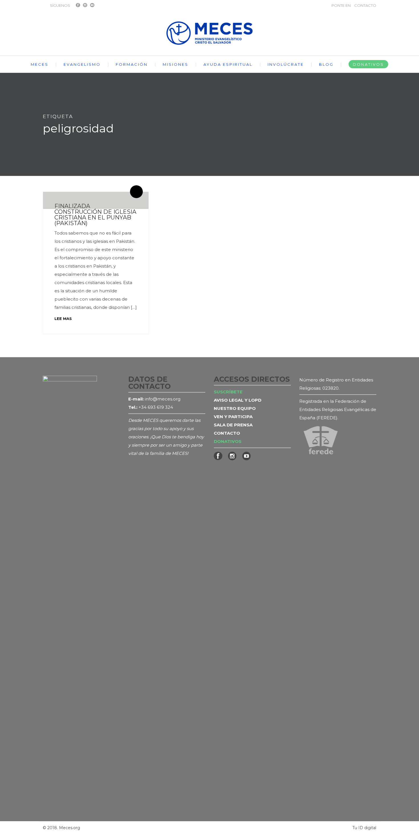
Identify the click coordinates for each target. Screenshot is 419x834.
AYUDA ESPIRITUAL (228, 64)
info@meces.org (162, 399)
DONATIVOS (368, 64)
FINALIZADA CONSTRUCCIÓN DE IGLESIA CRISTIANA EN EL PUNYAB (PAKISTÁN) (95, 215)
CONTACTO (365, 5)
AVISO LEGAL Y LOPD (237, 400)
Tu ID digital (364, 827)
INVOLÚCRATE (286, 64)
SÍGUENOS (60, 5)
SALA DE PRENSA (233, 425)
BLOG (326, 64)
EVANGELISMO (82, 64)
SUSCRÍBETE (228, 392)
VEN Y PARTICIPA (233, 416)
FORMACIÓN (132, 64)
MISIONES (175, 64)
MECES (39, 64)
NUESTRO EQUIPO (235, 408)
